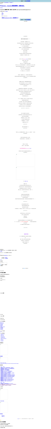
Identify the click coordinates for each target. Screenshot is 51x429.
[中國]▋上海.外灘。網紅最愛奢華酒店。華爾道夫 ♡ (7, 367)
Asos (0, 322)
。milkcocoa (1, 339)
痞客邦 (5, 255)
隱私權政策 (29, 418)
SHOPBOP (1, 327)
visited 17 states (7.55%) (3, 362)
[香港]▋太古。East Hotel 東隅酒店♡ (5, 370)
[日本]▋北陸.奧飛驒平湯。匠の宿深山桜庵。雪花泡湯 (7, 375)
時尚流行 (6, 257)
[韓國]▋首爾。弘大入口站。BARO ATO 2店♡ (6, 378)
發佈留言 (2, 265)
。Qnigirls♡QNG (2, 336)
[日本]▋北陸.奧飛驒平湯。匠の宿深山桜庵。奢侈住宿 (7, 374)
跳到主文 (1, 7)
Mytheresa (1, 325)
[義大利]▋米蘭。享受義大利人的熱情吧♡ (5, 385)
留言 (6, 255)
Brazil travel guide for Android (14, 363)
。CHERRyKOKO (2, 337)
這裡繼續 (28, 19)
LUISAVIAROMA (2, 326)
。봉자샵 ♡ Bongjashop (3, 338)
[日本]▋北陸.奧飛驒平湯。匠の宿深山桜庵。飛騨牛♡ (7, 376)
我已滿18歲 (2, 427)
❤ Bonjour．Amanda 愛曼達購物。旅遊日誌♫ (12, 5)
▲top (1, 259)
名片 (2, 14)
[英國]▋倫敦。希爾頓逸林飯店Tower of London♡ (6, 383)
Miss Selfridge (2, 323)
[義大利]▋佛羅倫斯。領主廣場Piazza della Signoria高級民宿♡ (8, 384)
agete (1, 331)
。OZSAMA (1, 340)
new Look (1, 324)
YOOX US (1, 329)
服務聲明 (33, 418)
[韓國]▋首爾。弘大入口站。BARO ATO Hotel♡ (6, 377)
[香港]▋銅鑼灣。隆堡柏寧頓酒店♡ (5, 369)
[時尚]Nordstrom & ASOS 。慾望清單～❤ (10, 17)
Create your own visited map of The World (5, 363)
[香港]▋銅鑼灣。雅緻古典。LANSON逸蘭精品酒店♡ (7, 368)
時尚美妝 (6, 11)
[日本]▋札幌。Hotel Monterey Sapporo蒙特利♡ (6, 371)
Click (30, 148)
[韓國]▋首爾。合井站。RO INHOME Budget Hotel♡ (7, 379)
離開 (4, 427)
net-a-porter (1, 328)
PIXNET (20, 418)
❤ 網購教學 (6, 258)
